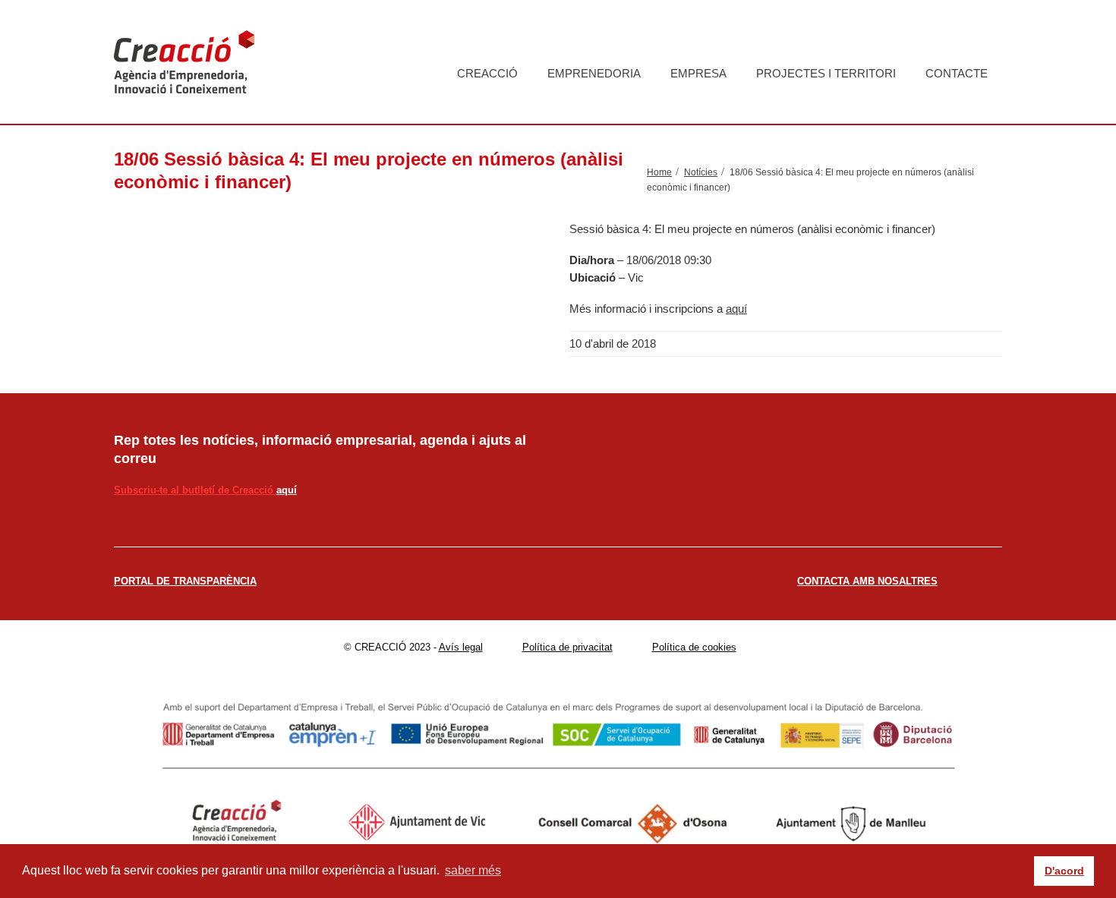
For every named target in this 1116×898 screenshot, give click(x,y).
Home (659, 172)
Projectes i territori (826, 73)
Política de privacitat (567, 647)
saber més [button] (473, 870)
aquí (736, 308)
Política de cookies (694, 647)
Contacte (956, 73)
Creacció (487, 73)
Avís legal (461, 647)
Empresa (698, 73)
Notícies (700, 172)
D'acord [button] (1064, 871)
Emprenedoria (594, 73)
